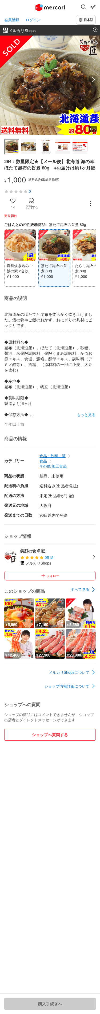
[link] (83, 589)
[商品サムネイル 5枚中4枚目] (62, 146)
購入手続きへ (50, 1004)
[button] (83, 7)
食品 (43, 461)
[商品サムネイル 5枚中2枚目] (28, 146)
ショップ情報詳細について (67, 686)
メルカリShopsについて (69, 672)
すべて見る (80, 589)
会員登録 (11, 19)
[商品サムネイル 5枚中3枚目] (45, 146)
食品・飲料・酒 (52, 455)
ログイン (33, 19)
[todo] (93, 7)
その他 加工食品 (53, 466)
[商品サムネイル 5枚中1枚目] (11, 146)
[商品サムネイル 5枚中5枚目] (80, 146)
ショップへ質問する (50, 734)
